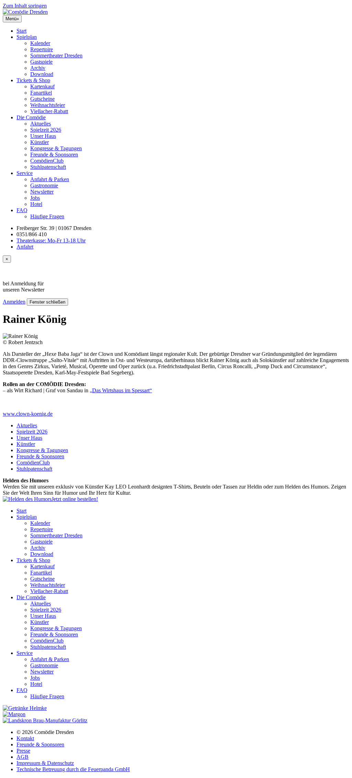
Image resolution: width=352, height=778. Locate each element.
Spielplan (26, 37)
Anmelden (14, 302)
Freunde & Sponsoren (54, 154)
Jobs (35, 198)
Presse (23, 751)
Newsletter (42, 192)
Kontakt (25, 738)
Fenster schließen (47, 302)
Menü (12, 18)
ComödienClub (47, 161)
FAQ (22, 210)
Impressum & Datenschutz (45, 763)
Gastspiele (41, 62)
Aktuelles (40, 124)
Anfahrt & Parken (49, 179)
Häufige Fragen (47, 216)
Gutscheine (42, 99)
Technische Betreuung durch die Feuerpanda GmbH (73, 769)
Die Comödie (31, 117)
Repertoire (41, 49)
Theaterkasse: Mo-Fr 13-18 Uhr (51, 240)
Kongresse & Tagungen (56, 148)
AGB (22, 757)
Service (24, 173)
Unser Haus (43, 136)
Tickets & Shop (33, 80)
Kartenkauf (42, 86)
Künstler (39, 142)
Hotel (36, 204)
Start (21, 31)
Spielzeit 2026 (45, 130)
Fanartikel (41, 93)
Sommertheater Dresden (56, 55)
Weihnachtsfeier (47, 105)
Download (41, 74)
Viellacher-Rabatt (49, 111)
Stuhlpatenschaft (48, 167)
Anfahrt (24, 247)
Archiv (37, 68)
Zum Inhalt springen (25, 6)
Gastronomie (44, 185)
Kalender (40, 43)
